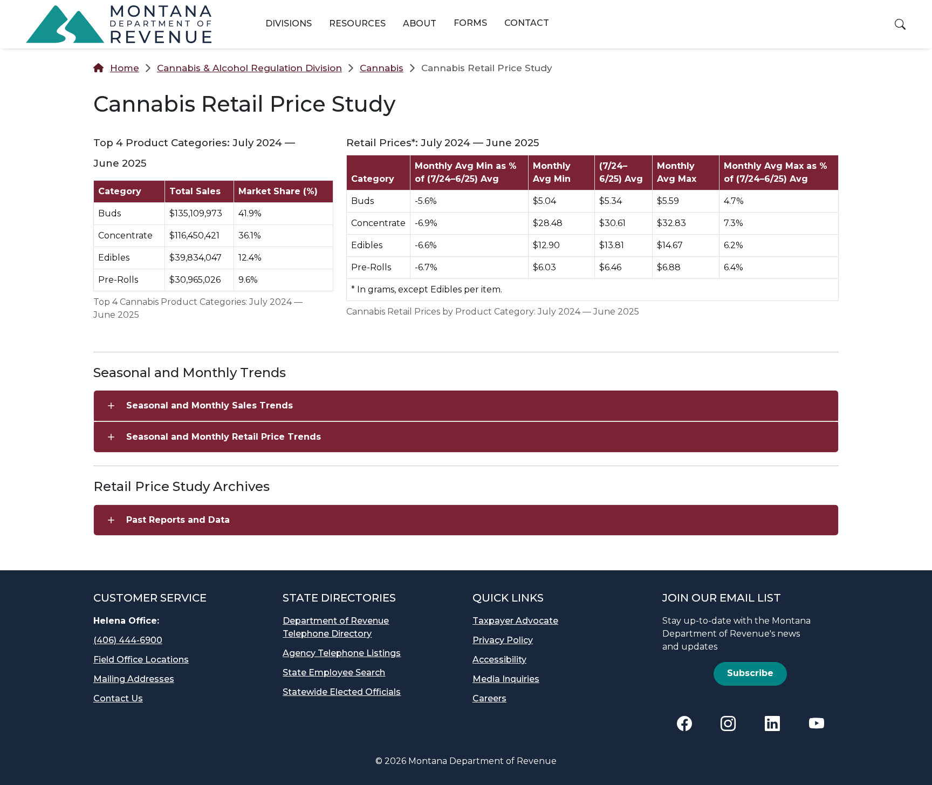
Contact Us (118, 698)
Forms (470, 23)
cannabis (381, 68)
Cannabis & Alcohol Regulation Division (249, 68)
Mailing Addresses (133, 679)
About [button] (419, 23)
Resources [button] (357, 23)
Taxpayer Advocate (515, 621)
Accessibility (499, 659)
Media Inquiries (505, 679)
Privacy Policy (502, 640)
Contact (526, 23)
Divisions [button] (288, 23)
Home (124, 68)
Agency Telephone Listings (342, 653)
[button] (900, 24)
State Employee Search (334, 672)
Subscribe (750, 673)
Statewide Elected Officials (342, 692)
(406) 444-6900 (127, 640)
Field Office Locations (141, 659)
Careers (489, 698)
